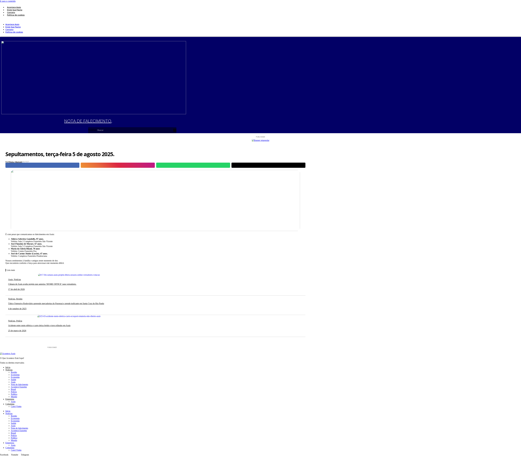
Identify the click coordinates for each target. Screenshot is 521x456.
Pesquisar (92, 130)
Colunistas (9, 404)
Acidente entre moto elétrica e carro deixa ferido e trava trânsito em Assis (39, 325)
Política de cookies (16, 15)
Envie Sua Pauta (14, 10)
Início (7, 367)
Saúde (13, 379)
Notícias (8, 370)
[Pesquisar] (174, 130)
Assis (13, 382)
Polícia (14, 392)
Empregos (9, 399)
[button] (88, 19)
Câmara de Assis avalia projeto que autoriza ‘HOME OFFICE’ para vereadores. (42, 284)
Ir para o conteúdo (8, 1)
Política (14, 394)
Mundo (14, 397)
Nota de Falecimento (87, 121)
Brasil (13, 389)
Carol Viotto (16, 406)
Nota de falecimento (19, 384)
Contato (11, 12)
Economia (15, 375)
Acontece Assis (14, 7)
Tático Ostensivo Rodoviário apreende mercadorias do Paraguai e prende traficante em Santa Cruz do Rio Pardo (56, 303)
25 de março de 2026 (17, 330)
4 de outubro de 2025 (17, 308)
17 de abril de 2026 (16, 289)
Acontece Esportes (19, 387)
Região (14, 372)
